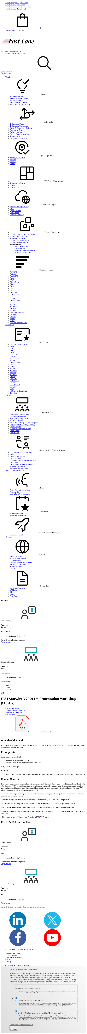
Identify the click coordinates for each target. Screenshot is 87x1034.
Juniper (12, 304)
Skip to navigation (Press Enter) (16, 3)
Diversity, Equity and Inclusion (21, 562)
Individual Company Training (20, 429)
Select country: (10, 30)
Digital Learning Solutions (19, 414)
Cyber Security (15, 211)
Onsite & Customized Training (21, 128)
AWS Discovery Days (18, 515)
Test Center (14, 393)
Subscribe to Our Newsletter (20, 494)
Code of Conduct (16, 560)
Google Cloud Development (24, 250)
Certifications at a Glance (19, 344)
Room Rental (14, 431)
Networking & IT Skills (18, 102)
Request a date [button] (6, 642)
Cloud (12, 209)
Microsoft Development (22, 252)
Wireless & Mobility (17, 215)
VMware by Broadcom (18, 323)
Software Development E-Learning (22, 234)
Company (8, 537)
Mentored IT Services (17, 466)
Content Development (18, 416)
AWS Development (21, 246)
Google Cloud (15, 300)
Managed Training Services (20, 418)
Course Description (12, 708)
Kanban (13, 160)
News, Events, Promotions (14, 470)
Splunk (12, 319)
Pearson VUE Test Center (19, 468)
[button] (20, 30)
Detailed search (6, 73)
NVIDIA (13, 310)
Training (8, 77)
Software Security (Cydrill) (19, 240)
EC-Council (14, 294)
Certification (9, 325)
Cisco (12, 284)
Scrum (12, 164)
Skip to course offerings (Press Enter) (18, 7)
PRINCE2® (14, 187)
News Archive (15, 492)
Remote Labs (14, 433)
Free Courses (14, 596)
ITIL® (12, 185)
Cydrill (12, 290)
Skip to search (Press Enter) (15, 5)
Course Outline (10, 714)
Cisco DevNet (19, 248)
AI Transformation (16, 96)
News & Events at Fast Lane (20, 490)
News (12, 594)
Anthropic (13, 274)
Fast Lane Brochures (17, 588)
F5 (11, 296)
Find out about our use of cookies (21, 1025)
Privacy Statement (11, 955)
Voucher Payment (16, 535)
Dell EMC (13, 292)
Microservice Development (19, 236)
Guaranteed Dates (16, 130)
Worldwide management (18, 558)
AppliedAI (14, 276)
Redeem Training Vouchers (19, 134)
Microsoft (13, 306)
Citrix (12, 286)
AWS (12, 280)
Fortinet (13, 298)
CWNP (12, 356)
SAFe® (13, 162)
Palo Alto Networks (17, 313)
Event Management (17, 421)
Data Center (14, 213)
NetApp (13, 308)
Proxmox (13, 315)
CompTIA (13, 288)
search (3, 71)
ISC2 (12, 302)
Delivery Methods (16, 132)
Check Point (14, 282)
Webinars (13, 590)
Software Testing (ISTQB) (19, 242)
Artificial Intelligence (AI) (19, 207)
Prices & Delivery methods (15, 710)
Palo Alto (13, 379)
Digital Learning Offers (18, 138)
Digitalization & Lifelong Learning (22, 425)
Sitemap (8, 962)
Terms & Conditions (12, 953)
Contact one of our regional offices (13, 53)
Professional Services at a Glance (22, 452)
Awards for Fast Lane (17, 564)
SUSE (12, 321)
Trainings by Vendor (17, 124)
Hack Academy (15, 100)
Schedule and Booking (13, 712)
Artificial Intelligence (17, 456)
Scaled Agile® (15, 385)
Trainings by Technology (19, 126)
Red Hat (13, 317)
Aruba (12, 278)
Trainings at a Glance (17, 158)
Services (8, 395)
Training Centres (16, 566)
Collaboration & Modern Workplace (23, 460)
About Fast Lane (16, 556)
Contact (13, 568)
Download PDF (45, 732)
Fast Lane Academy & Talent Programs (24, 423)
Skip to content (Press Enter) (15, 9)
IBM (11, 364)
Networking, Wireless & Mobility (22, 464)
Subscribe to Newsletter (13, 957)
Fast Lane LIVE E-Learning (20, 104)
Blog (11, 592)
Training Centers (16, 136)
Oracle (12, 377)
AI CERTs (14, 272)
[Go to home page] (18, 49)
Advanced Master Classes (19, 98)
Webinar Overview (17, 513)
